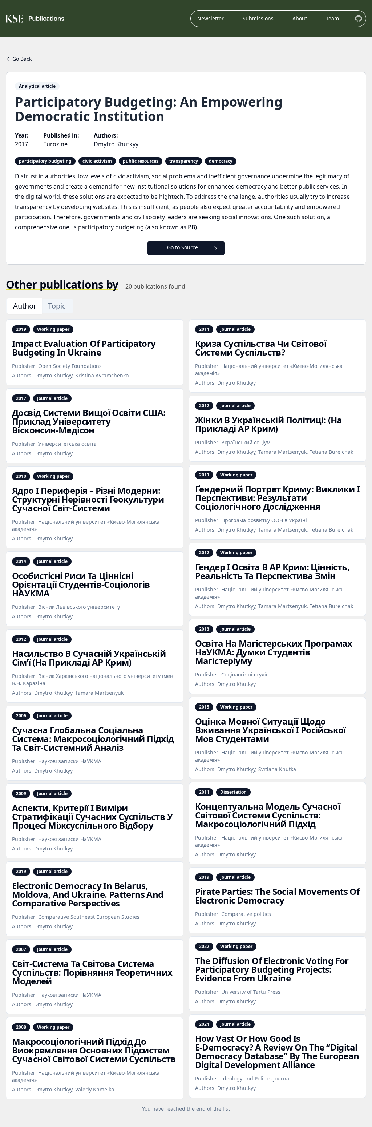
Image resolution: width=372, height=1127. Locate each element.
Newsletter (210, 18)
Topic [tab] (57, 306)
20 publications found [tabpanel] (155, 286)
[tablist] (39, 306)
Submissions (258, 18)
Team (332, 18)
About (299, 18)
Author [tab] (24, 306)
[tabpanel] (186, 715)
